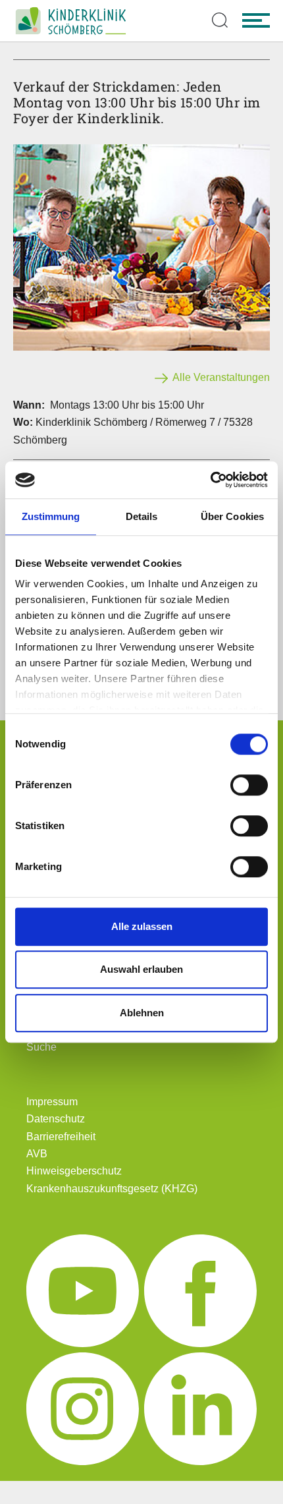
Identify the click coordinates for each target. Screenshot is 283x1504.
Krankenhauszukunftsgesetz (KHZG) (111, 1188)
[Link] (70, 20)
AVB (36, 1153)
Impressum (52, 1101)
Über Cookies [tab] (232, 516)
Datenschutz (55, 1118)
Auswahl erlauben (141, 969)
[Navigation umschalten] (256, 21)
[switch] (249, 784)
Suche (41, 1047)
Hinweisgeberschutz (74, 1170)
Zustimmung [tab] (51, 516)
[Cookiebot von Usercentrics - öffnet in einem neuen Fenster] (210, 479)
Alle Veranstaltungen (220, 377)
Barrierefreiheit (60, 1136)
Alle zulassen (141, 926)
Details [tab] (142, 516)
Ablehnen (142, 1012)
